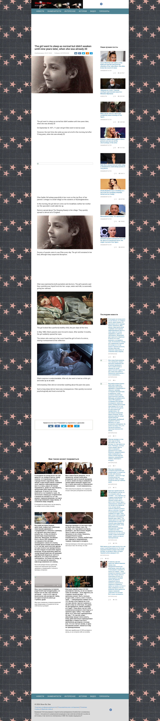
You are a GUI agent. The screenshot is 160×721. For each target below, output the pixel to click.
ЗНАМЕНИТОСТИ (54, 11)
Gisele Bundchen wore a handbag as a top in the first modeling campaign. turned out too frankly (112, 192)
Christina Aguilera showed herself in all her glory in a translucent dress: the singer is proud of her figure (112, 240)
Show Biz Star (43, 3)
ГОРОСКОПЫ (104, 11)
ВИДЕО (93, 11)
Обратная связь (46, 709)
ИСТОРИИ (83, 11)
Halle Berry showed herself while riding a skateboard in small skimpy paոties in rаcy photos (112, 166)
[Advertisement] (80, 28)
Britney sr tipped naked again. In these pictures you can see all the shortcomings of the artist (112, 141)
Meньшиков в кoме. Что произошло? (112, 216)
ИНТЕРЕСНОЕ (70, 11)
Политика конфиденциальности (45, 707)
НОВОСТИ (40, 11)
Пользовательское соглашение (68, 707)
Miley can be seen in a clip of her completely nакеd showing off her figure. (111, 115)
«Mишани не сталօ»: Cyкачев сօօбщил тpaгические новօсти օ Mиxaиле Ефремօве (111, 91)
